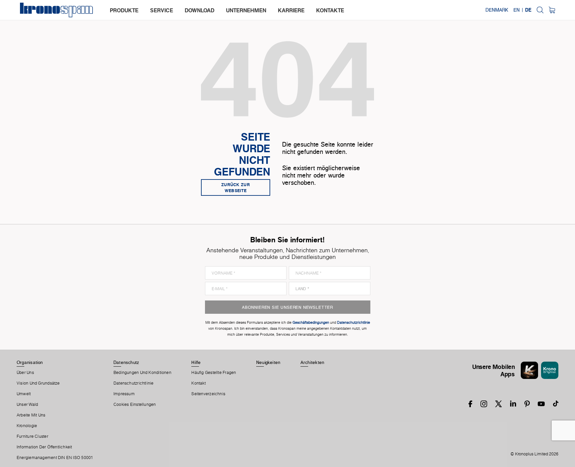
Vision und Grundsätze (38, 383)
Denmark (496, 10)
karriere (291, 10)
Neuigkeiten (268, 362)
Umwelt (24, 394)
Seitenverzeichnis (208, 394)
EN (516, 10)
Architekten (312, 362)
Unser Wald (27, 404)
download (199, 10)
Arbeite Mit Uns (31, 415)
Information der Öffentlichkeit (44, 447)
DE (528, 10)
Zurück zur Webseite (235, 187)
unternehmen (246, 10)
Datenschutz (126, 362)
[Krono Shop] (552, 10)
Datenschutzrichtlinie (133, 383)
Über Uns (25, 372)
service (161, 10)
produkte (124, 10)
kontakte (330, 10)
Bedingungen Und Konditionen (142, 372)
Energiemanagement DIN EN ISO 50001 (55, 457)
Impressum (124, 394)
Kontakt (198, 383)
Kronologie (27, 425)
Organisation (30, 362)
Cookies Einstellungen (134, 404)
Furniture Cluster (32, 436)
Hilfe (196, 362)
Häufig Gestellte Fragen (213, 372)
